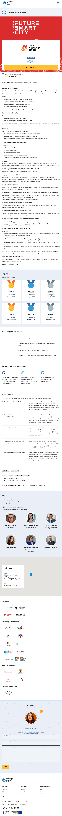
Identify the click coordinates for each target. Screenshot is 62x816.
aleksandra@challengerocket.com (31, 733)
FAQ (41, 789)
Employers (4, 796)
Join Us (42, 794)
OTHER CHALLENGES (31, 67)
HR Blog (23, 791)
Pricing (22, 794)
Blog (3, 791)
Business (23, 789)
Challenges (8, 7)
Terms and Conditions (12, 804)
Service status (23, 804)
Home (3, 7)
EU (40, 791)
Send (5, 766)
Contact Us (42, 796)
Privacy (3, 804)
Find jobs (4, 794)
